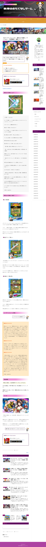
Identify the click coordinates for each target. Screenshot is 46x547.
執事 (39, 43)
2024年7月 (36, 179)
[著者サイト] (38, 59)
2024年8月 (36, 176)
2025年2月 (36, 162)
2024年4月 (36, 186)
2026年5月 (36, 134)
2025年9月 (36, 148)
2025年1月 (36, 165)
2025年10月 (36, 146)
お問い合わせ (6, 536)
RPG (35, 114)
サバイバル (37, 116)
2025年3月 (36, 160)
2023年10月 (36, 198)
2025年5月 (36, 155)
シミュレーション (38, 118)
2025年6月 (36, 153)
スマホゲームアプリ (10, 450)
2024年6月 (36, 181)
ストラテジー (5, 450)
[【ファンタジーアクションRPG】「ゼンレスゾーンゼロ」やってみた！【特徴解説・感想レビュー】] (28, 31)
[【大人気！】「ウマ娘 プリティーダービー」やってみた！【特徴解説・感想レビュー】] (40, 31)
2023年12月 (36, 193)
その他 (36, 123)
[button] (45, 24)
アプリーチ (22, 80)
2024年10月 (36, 172)
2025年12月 (36, 141)
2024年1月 (36, 191)
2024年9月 (36, 174)
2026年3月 (36, 136)
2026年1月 (36, 139)
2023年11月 (36, 195)
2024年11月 (36, 169)
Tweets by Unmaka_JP (7, 88)
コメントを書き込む (15, 527)
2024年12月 (36, 167)
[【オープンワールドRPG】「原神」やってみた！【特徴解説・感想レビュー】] (6, 31)
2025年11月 (36, 143)
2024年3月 (36, 188)
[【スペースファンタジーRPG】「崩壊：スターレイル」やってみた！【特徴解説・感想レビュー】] (17, 31)
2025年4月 (36, 158)
